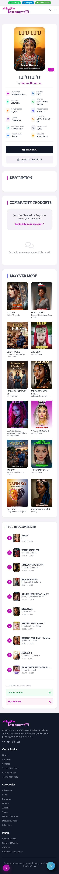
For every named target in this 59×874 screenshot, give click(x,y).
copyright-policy (10, 777)
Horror (5, 803)
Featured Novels (10, 843)
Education (7, 825)
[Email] (18, 741)
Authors (6, 847)
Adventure (7, 790)
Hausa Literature (10, 816)
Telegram (29, 3)
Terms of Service (10, 768)
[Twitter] (8, 741)
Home (5, 755)
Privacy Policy (9, 772)
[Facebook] (3, 741)
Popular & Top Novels (12, 852)
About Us (6, 759)
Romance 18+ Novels (20, 94)
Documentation (9, 821)
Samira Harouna (31, 83)
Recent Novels (9, 839)
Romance (6, 799)
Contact (6, 764)
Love (4, 795)
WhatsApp (15, 3)
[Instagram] (13, 741)
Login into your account (28, 224)
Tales (4, 812)
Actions (5, 808)
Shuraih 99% (29, 866)
